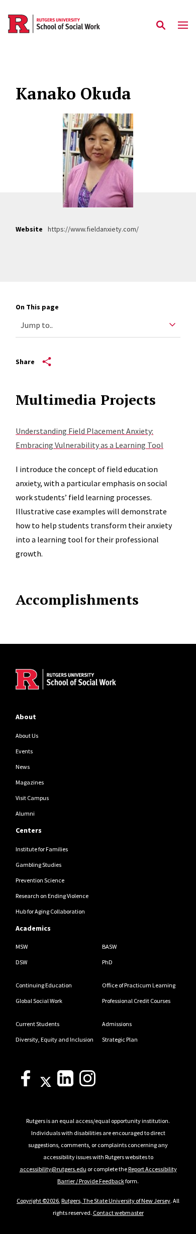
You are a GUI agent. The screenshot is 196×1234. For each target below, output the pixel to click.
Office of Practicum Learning (138, 985)
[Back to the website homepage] (54, 24)
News (23, 766)
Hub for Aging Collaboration (50, 911)
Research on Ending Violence (52, 896)
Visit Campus (32, 798)
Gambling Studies (38, 864)
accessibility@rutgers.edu (53, 1169)
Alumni (25, 813)
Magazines (30, 782)
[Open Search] (161, 26)
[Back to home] (83, 680)
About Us (27, 735)
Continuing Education (44, 985)
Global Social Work (39, 1000)
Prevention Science (40, 880)
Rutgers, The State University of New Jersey (115, 1200)
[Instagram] (87, 1084)
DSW (21, 962)
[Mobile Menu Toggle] (183, 26)
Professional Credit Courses (136, 1000)
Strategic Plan (120, 1039)
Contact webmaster (118, 1212)
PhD (107, 962)
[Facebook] (26, 1084)
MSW (22, 946)
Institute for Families (42, 849)
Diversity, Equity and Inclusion (54, 1039)
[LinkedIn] (65, 1084)
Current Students (37, 1024)
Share (25, 361)
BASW (109, 946)
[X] (46, 1084)
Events (24, 751)
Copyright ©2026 (38, 1200)
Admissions (117, 1024)
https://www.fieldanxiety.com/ (93, 229)
